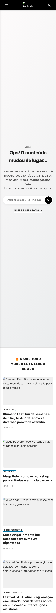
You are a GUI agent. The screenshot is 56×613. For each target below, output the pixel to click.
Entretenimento (13, 530)
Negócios (9, 472)
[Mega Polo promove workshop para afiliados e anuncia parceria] (28, 453)
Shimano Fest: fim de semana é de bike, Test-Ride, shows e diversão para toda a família (26, 418)
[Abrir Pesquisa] (49, 5)
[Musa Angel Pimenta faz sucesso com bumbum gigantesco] (28, 512)
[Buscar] (48, 200)
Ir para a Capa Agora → (28, 210)
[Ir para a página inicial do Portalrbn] (28, 5)
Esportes (9, 409)
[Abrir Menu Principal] (6, 5)
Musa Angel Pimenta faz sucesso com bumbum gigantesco (21, 539)
